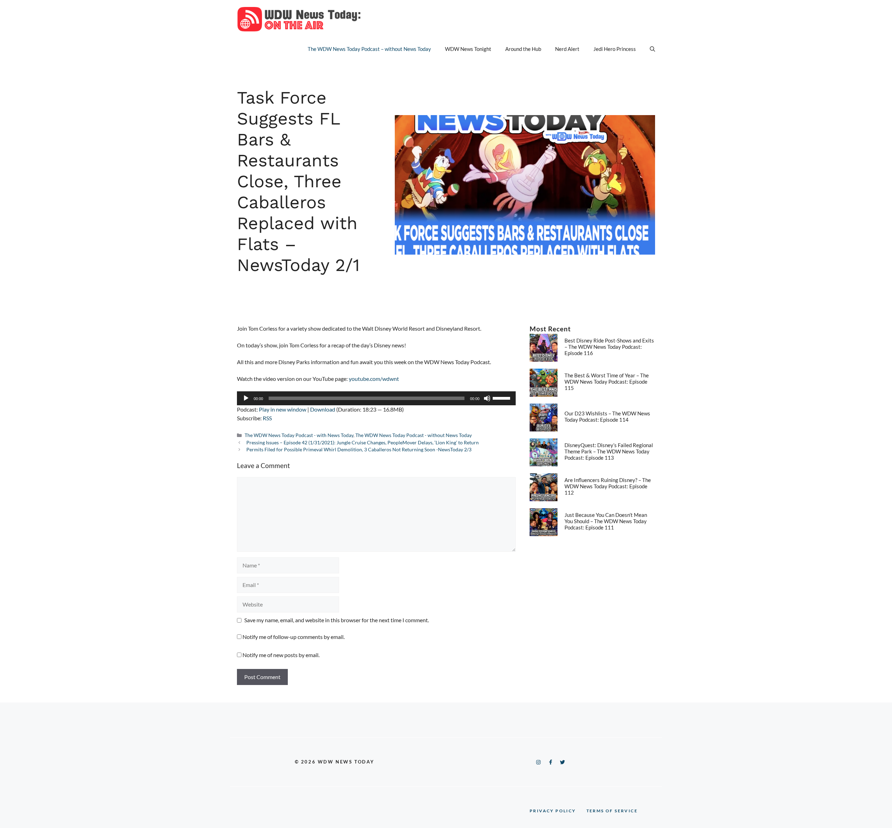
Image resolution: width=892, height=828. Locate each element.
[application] (376, 398)
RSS (267, 418)
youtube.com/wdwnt (374, 378)
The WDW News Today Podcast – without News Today (369, 49)
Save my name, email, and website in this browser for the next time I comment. (336, 620)
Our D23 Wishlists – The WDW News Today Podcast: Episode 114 (607, 416)
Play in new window (282, 409)
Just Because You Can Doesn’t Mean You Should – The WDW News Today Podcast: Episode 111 (605, 521)
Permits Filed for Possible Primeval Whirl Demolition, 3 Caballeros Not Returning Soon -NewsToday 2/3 (358, 449)
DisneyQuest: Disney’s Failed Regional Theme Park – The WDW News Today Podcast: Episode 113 (608, 451)
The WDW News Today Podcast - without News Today (413, 435)
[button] (652, 48)
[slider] (502, 397)
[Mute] (487, 398)
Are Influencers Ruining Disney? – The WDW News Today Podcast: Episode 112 (607, 486)
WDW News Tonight (468, 49)
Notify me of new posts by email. (281, 655)
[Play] (246, 398)
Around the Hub (523, 49)
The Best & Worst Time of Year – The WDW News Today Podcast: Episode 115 (606, 381)
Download (322, 409)
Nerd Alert (567, 49)
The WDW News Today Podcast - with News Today (299, 435)
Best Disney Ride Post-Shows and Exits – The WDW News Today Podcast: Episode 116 (609, 346)
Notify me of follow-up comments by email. (294, 636)
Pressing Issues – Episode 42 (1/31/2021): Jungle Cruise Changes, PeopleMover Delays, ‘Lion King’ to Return (362, 442)
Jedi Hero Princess (614, 49)
